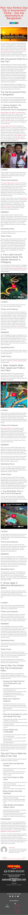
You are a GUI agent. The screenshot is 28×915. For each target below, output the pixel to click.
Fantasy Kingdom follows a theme (10, 183)
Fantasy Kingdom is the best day (8, 126)
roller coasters (7, 207)
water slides (8, 120)
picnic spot (16, 327)
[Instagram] (15, 896)
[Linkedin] (12, 896)
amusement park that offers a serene (18, 268)
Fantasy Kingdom (20, 138)
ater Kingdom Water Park (7, 428)
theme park (24, 198)
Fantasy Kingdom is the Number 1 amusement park (12, 112)
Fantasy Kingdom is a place (20, 135)
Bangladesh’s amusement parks (8, 831)
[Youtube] (18, 896)
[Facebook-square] (10, 896)
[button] (10, 23)
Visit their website (17, 360)
